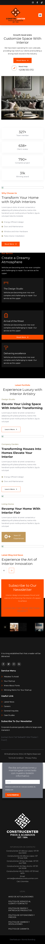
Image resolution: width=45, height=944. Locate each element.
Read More (21, 60)
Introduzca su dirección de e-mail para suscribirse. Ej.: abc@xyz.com (20, 788)
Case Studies (9, 715)
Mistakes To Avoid (11, 677)
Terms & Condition (16, 758)
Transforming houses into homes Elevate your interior (21, 452)
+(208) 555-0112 (26, 70)
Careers (7, 706)
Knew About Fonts (12, 686)
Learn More (10, 429)
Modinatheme (12, 754)
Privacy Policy (31, 758)
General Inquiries (11, 711)
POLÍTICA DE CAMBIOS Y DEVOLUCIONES (19, 923)
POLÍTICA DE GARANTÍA (18, 929)
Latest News (9, 702)
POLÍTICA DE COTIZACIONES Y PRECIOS (21, 916)
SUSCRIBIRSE (13, 795)
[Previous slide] (11, 570)
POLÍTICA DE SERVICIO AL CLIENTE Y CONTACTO (19, 902)
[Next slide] (4, 570)
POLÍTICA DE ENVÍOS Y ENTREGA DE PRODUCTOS (20, 909)
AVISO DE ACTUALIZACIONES (20, 897)
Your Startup (9, 681)
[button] (40, 15)
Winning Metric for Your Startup (18, 690)
